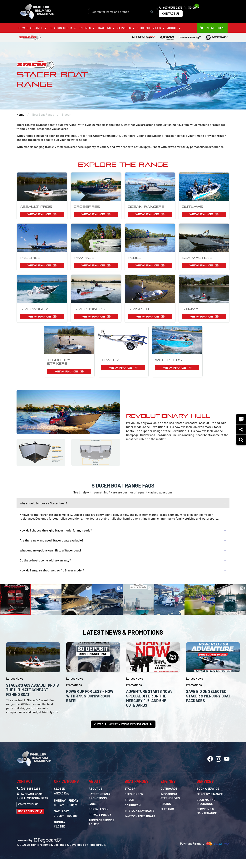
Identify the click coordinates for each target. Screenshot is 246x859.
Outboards (168, 788)
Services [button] (124, 28)
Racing (165, 803)
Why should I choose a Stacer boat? (43, 503)
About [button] (172, 28)
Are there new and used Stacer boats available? (51, 540)
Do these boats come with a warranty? (45, 560)
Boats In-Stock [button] (61, 28)
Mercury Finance (210, 794)
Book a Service (28, 811)
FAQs (92, 803)
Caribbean (133, 805)
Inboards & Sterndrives (170, 796)
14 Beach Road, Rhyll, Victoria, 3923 (32, 796)
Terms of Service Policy (101, 822)
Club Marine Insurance (206, 801)
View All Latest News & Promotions (121, 724)
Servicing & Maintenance (207, 811)
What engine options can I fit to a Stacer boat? (50, 550)
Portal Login (99, 809)
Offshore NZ (134, 794)
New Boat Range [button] (30, 28)
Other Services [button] (149, 28)
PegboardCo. (97, 844)
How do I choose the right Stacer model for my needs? (56, 530)
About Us (95, 788)
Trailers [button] (104, 28)
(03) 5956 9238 (172, 7)
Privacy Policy (100, 814)
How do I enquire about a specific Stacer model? (52, 570)
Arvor (129, 799)
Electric (167, 809)
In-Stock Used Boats (140, 816)
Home (20, 114)
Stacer (130, 788)
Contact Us (171, 13)
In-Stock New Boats (139, 810)
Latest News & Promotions (100, 796)
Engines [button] (85, 28)
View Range (39, 214)
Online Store (214, 28)
